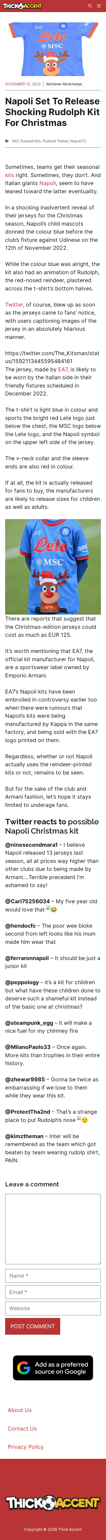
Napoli (47, 183)
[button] (89, 6)
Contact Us (22, 1428)
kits (9, 175)
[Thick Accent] (23, 6)
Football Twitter (55, 141)
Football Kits (30, 141)
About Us (20, 1410)
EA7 (15, 141)
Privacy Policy (26, 1447)
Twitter (14, 304)
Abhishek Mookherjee (64, 84)
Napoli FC (78, 141)
